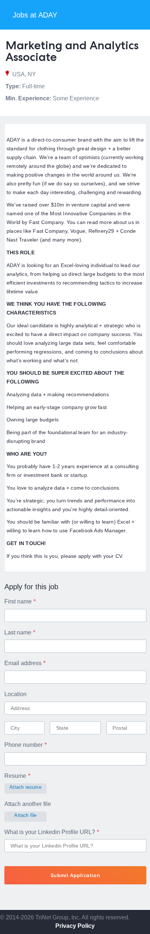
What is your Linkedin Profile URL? (49, 832)
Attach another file (27, 804)
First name (18, 601)
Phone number (23, 745)
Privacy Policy (75, 926)
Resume (15, 776)
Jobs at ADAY (35, 15)
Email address (23, 663)
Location (15, 694)
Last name (17, 632)
